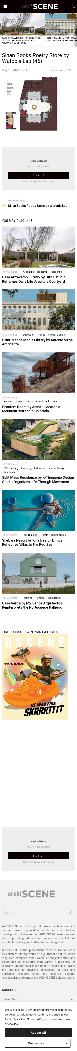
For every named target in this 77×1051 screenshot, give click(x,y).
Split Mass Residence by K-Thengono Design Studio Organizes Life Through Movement (38, 479)
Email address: (38, 160)
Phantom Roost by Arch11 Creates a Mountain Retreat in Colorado (31, 409)
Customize (36, 1043)
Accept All (38, 1032)
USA (54, 401)
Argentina (28, 271)
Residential (56, 271)
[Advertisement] (38, 776)
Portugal (40, 597)
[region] (38, 1026)
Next (75, 30)
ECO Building (11, 468)
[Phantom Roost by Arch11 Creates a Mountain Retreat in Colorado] (38, 372)
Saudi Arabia (58, 534)
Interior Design (56, 334)
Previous (2, 30)
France (41, 334)
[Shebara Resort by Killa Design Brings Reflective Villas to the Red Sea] (38, 510)
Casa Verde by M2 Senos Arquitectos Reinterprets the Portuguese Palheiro (32, 605)
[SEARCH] (73, 6)
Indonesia (39, 468)
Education (28, 334)
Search (71, 913)
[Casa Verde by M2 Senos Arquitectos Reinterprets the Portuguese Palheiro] (38, 573)
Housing (42, 271)
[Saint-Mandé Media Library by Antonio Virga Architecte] (38, 309)
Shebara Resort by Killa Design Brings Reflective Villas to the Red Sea (32, 542)
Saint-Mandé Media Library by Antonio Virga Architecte (37, 342)
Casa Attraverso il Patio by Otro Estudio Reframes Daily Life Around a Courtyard (21, 40)
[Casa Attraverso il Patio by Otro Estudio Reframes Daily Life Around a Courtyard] (22, 24)
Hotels (44, 534)
